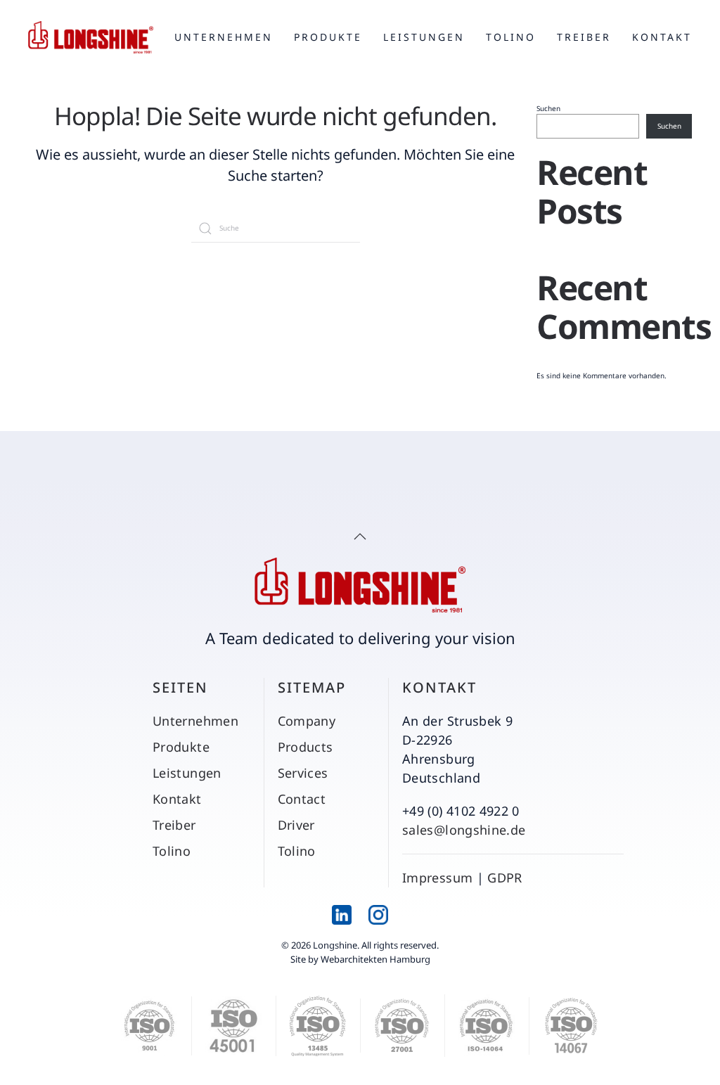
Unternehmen (223, 37)
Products (305, 746)
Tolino (511, 37)
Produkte (328, 37)
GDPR (504, 877)
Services (303, 772)
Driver (296, 824)
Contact (302, 798)
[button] (360, 536)
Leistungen (424, 37)
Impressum (437, 877)
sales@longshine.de (463, 829)
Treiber (584, 37)
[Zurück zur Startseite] (90, 37)
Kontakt (662, 37)
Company (307, 720)
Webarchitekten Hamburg (375, 959)
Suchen (548, 108)
